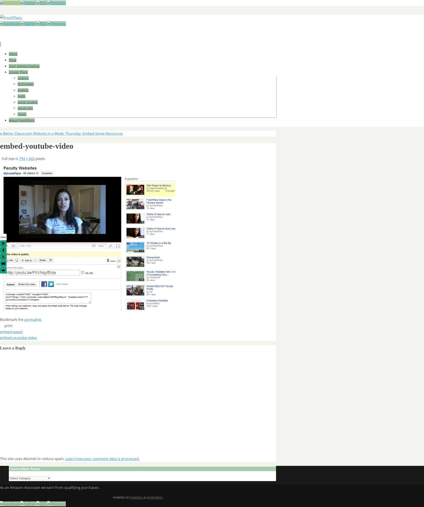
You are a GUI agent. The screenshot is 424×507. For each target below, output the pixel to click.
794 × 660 (27, 158)
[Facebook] (10, 2)
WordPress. (155, 497)
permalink (32, 319)
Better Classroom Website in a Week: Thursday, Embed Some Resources (61, 133)
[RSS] (41, 2)
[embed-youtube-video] (87, 310)
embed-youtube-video (18, 337)
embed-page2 (11, 331)
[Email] (3, 263)
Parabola (137, 497)
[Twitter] (28, 2)
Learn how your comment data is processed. (102, 458)
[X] (3, 257)
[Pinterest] (56, 2)
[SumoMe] (3, 270)
